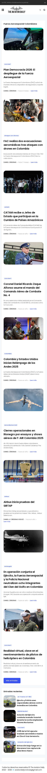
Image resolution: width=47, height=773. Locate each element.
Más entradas (11, 680)
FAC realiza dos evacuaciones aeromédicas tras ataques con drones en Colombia (23, 144)
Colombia (7, 354)
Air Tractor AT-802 (24, 697)
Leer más (34, 91)
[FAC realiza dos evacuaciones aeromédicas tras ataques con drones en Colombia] (23, 110)
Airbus (6, 496)
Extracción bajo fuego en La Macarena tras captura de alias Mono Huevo (29, 748)
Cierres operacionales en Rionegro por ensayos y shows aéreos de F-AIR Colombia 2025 (23, 434)
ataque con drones (11, 136)
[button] (3, 10)
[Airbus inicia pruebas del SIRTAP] (23, 471)
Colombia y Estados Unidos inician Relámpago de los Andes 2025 (21, 362)
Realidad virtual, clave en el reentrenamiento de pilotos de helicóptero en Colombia (23, 654)
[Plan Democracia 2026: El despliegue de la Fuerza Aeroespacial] (23, 39)
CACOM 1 (7, 64)
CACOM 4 (7, 278)
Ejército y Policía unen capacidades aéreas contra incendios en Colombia (29, 703)
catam (6, 207)
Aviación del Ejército (25, 742)
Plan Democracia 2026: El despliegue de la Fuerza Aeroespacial (19, 73)
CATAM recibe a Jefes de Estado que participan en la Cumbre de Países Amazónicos (23, 216)
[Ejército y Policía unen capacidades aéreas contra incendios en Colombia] (10, 701)
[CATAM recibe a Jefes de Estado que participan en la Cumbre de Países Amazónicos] (23, 182)
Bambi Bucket (23, 711)
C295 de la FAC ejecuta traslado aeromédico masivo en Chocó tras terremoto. (30, 733)
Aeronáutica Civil (10, 425)
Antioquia (8, 566)
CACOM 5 (21, 728)
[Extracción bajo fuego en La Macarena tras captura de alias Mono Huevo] (10, 747)
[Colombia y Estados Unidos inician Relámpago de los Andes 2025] (23, 328)
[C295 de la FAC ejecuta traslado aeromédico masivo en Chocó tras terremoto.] (10, 732)
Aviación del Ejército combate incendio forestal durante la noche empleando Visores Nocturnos (30, 719)
